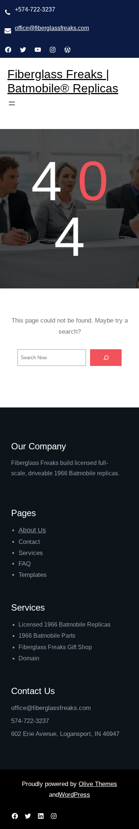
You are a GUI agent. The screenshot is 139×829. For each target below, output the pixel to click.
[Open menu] (11, 103)
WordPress (74, 794)
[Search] (106, 357)
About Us (32, 530)
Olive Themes (98, 783)
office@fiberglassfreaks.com (52, 28)
